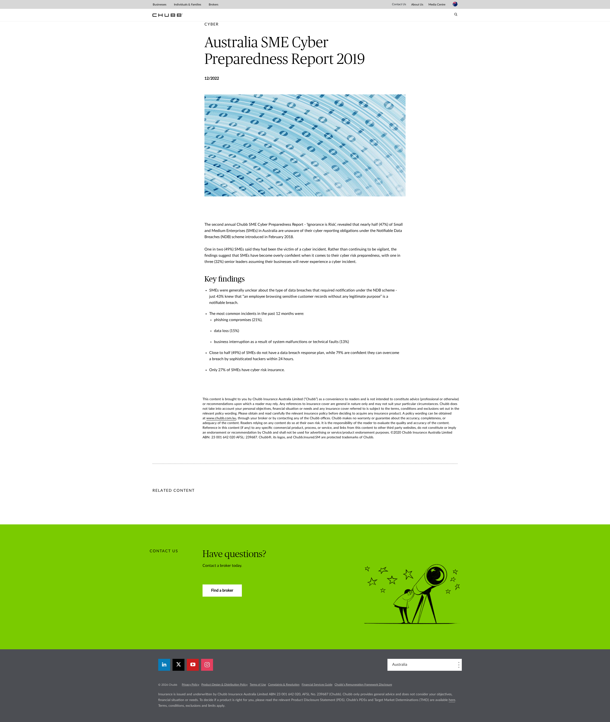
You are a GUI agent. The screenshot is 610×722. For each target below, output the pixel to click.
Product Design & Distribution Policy (224, 684)
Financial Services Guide (317, 684)
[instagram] (207, 665)
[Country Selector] (455, 4)
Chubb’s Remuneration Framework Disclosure (363, 684)
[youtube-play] (193, 665)
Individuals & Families (187, 4)
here (452, 700)
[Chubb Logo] (167, 15)
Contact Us (399, 4)
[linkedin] (164, 665)
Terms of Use (258, 684)
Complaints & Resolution (284, 684)
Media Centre (436, 4)
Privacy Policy (190, 684)
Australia (399, 664)
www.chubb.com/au (221, 418)
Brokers (213, 4)
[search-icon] (456, 15)
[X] (178, 665)
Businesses (159, 4)
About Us (417, 4)
